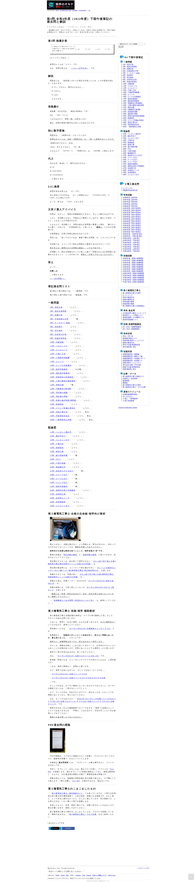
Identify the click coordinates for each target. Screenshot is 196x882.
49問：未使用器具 (58, 502)
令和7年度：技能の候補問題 (133, 260)
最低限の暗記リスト (130, 338)
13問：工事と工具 (58, 354)
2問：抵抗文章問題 (58, 311)
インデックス (128, 188)
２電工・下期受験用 (130, 398)
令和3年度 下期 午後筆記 (132, 232)
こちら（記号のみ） (80, 68)
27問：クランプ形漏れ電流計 (62, 408)
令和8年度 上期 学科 (130, 197)
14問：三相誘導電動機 (60, 358)
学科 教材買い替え (129, 347)
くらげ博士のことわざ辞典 (143, 868)
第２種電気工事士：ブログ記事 (82, 814)
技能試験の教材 (89, 555)
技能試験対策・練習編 (131, 354)
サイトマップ (128, 295)
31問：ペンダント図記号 (61, 432)
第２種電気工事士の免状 (132, 385)
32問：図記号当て (58, 436)
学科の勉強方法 (128, 297)
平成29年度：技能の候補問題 (133, 277)
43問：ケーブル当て (59, 479)
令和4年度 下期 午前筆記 (132, 221)
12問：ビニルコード (59, 350)
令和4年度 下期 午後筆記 (132, 223)
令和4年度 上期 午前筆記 (132, 217)
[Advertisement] (112, 5)
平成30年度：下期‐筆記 (131, 245)
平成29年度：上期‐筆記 (131, 249)
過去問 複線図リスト (130, 319)
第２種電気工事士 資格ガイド (133, 376)
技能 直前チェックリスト (132, 363)
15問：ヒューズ (57, 361)
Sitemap (88, 875)
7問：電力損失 (56, 330)
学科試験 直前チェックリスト (133, 340)
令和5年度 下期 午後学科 (132, 215)
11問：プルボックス (59, 346)
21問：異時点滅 (57, 385)
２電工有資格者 (128, 401)
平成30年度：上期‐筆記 (131, 242)
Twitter (63, 875)
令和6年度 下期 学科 (130, 206)
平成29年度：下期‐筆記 (131, 247)
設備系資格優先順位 (130, 394)
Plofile (57, 875)
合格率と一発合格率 (130, 378)
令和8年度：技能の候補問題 (133, 258)
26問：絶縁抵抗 (57, 404)
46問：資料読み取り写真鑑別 (62, 490)
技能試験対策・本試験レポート (134, 358)
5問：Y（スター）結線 (60, 323)
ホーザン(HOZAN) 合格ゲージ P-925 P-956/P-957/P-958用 (79, 678)
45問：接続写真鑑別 (59, 486)
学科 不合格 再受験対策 (131, 345)
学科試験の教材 (128, 301)
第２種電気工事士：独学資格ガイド (67, 793)
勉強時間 (126, 381)
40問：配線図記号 (58, 467)
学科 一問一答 (128, 336)
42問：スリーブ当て (59, 475)
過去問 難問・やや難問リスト (133, 317)
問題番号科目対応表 (130, 190)
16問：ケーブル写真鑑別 (61, 365)
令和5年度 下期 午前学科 (132, 212)
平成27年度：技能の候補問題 (133, 282)
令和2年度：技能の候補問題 (133, 271)
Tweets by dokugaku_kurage (127, 407)
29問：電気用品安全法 (60, 416)
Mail (67, 875)
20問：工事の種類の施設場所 (62, 381)
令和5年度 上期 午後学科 (132, 210)
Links (83, 875)
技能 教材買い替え (129, 369)
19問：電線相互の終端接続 (62, 377)
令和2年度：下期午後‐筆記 (132, 236)
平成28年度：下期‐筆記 (131, 251)
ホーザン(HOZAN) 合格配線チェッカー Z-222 (90, 628)
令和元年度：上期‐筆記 (131, 238)
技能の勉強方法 (128, 299)
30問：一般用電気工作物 (61, 420)
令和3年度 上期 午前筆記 (132, 225)
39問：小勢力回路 (58, 463)
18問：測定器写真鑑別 (60, 373)
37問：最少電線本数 (59, 455)
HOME (57, 10)
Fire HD (76, 781)
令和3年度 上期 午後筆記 (132, 227)
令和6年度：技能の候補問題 (133, 262)
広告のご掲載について (99, 875)
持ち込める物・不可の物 (132, 365)
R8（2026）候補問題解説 (132, 327)
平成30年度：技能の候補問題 (133, 275)
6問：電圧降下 (56, 327)
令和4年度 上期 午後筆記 (132, 219)
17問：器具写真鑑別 (59, 369)
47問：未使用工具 (58, 494)
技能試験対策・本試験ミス (132, 360)
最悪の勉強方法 (128, 342)
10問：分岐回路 (57, 342)
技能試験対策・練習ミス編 (132, 356)
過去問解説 (74, 10)
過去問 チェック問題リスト (133, 315)
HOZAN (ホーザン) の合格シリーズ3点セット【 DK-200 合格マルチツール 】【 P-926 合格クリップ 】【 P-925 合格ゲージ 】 (82, 701)
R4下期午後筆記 (82, 10)
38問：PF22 (55, 459)
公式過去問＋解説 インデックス (134, 313)
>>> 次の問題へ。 (58, 278)
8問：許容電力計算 (58, 334)
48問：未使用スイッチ (60, 498)
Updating (78, 875)
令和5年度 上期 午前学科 (132, 208)
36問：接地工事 (57, 451)
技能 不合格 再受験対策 (131, 367)
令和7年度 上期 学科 (130, 200)
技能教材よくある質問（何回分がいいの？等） (74, 600)
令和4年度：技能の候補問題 (133, 267)
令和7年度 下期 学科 (130, 202)
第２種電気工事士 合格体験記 (133, 306)
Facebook (68, 828)
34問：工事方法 (57, 444)
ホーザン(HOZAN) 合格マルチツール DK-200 (78, 656)
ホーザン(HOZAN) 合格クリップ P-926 (69, 674)
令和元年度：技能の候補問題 (133, 273)
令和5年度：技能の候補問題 (133, 265)
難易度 (125, 383)
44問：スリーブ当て (59, 482)
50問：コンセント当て (60, 506)
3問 (89, 10)
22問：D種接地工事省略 (60, 389)
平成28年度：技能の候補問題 (133, 280)
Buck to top (112, 875)
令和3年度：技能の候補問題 (133, 269)
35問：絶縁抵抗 (57, 448)
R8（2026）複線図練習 (131, 329)
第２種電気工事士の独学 (65, 10)
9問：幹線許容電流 (58, 338)
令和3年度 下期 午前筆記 (132, 230)
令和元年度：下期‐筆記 (131, 240)
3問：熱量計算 (56, 315)
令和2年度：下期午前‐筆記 (132, 234)
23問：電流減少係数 (59, 392)
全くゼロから (128, 396)
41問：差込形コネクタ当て (62, 471)
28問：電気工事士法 (59, 412)
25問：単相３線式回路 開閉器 (63, 400)
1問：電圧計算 (56, 307)
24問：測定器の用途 (59, 396)
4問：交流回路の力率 (59, 319)
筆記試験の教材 (70, 555)
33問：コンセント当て (60, 440)
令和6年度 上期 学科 (130, 204)
